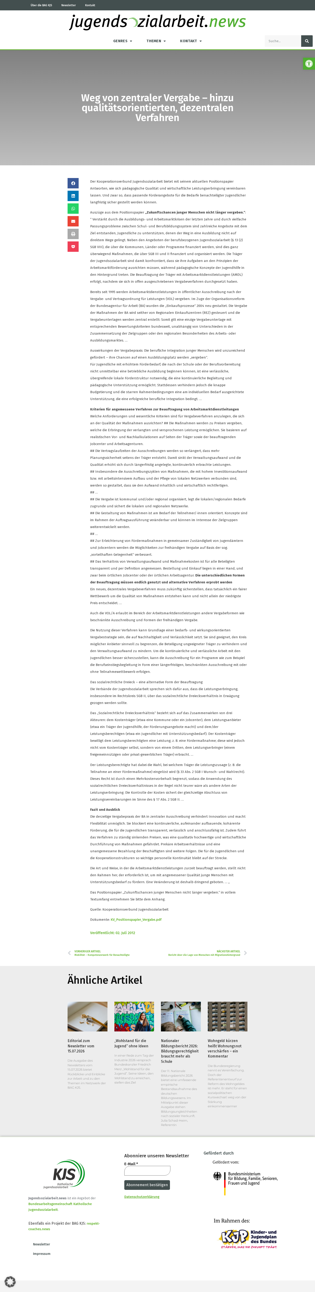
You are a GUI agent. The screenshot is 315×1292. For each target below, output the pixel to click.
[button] (309, 64)
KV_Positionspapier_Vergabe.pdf (136, 920)
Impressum (42, 1254)
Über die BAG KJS (41, 5)
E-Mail (131, 1164)
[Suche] (307, 41)
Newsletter (68, 5)
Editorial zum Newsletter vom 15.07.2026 (81, 1046)
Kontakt (90, 5)
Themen (153, 41)
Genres (120, 41)
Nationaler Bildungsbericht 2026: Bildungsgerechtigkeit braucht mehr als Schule (180, 1051)
